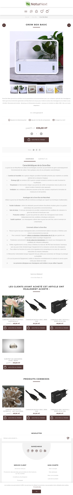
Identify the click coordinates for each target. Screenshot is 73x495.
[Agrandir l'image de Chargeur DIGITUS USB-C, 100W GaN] (37, 307)
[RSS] (44, 450)
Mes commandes (53, 475)
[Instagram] (36, 450)
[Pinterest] (32, 450)
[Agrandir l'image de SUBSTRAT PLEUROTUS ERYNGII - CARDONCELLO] (13, 307)
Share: (29, 150)
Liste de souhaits (53, 479)
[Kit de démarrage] (4, 25)
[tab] (30, 158)
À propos (20, 480)
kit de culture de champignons (36, 240)
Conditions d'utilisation (20, 477)
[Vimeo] (40, 450)
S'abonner (68, 438)
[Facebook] (28, 450)
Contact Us (42, 159)
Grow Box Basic (36, 277)
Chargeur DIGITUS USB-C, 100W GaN (36, 320)
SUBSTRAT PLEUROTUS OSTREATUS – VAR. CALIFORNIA (13, 410)
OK (36, 491)
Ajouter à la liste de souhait (18, 120)
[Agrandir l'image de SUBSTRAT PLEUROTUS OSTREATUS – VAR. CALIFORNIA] (13, 396)
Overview (30, 159)
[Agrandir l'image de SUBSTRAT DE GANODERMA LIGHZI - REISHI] (13, 346)
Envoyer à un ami (60, 120)
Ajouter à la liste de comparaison (40, 120)
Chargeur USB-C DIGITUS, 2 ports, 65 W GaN (59, 320)
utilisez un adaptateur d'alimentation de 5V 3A (40, 235)
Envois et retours (20, 468)
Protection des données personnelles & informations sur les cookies (20, 472)
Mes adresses (53, 472)
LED (18, 180)
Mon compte (53, 468)
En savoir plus (37, 487)
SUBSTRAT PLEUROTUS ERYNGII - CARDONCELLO (13, 320)
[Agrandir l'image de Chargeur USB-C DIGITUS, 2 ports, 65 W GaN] (60, 307)
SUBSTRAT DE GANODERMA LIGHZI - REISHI (13, 359)
